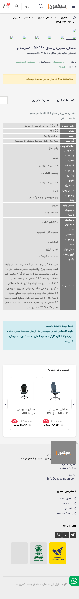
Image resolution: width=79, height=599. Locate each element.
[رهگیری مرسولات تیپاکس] (38, 553)
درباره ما (68, 504)
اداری (63, 17)
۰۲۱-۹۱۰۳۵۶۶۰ (68, 468)
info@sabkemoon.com (61, 479)
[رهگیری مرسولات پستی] (57, 553)
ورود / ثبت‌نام (65, 514)
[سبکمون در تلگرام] (73, 535)
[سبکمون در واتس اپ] (58, 535)
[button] (41, 6)
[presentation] (6, 31)
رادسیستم (59, 62)
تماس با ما (66, 499)
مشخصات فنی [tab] (66, 100)
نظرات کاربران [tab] (40, 100)
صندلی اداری (45, 17)
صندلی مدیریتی (21, 17)
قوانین (69, 509)
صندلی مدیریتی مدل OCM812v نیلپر (26, 411)
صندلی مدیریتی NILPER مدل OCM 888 (56, 411)
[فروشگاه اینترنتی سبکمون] (63, 452)
